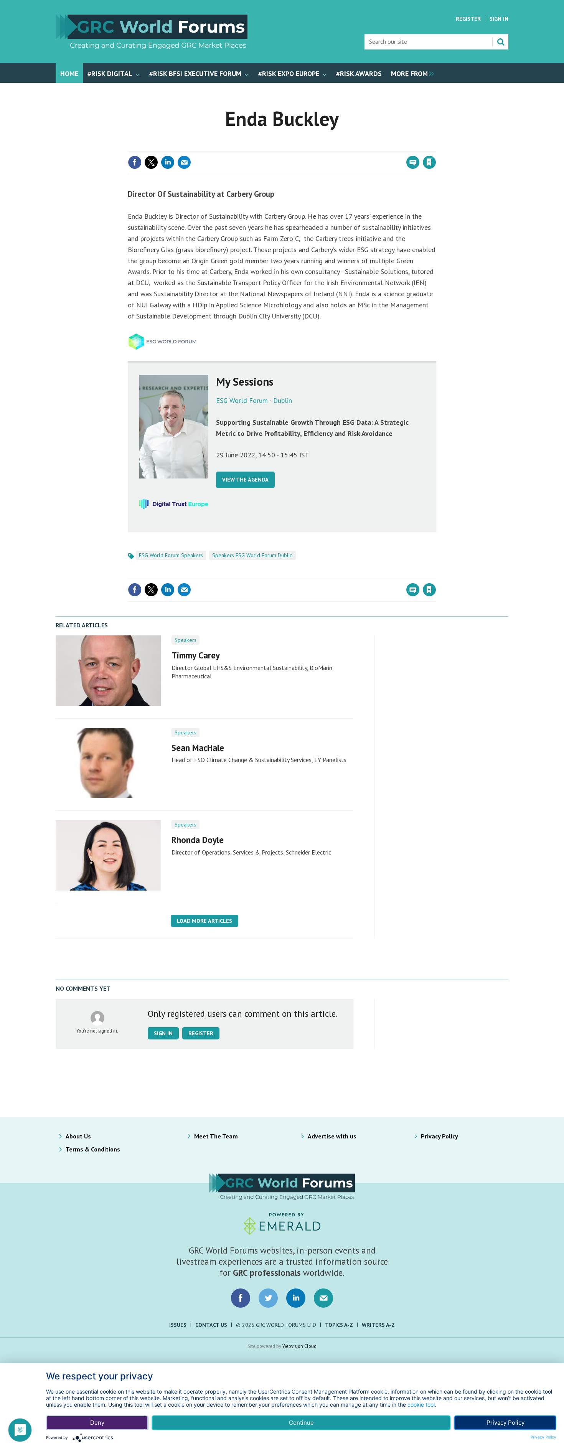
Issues (177, 1324)
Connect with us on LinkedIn (296, 1298)
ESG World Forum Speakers (171, 555)
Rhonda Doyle (198, 839)
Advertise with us (332, 1136)
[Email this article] (184, 162)
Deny (97, 1422)
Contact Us (211, 1324)
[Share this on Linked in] (168, 162)
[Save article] (429, 162)
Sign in (339, 146)
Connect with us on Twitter (268, 1298)
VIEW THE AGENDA (245, 479)
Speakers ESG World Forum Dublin (252, 555)
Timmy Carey (196, 655)
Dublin (282, 400)
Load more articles (204, 920)
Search (501, 42)
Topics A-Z (339, 1324)
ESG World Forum (242, 400)
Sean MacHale (198, 747)
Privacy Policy (439, 1136)
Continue (301, 1422)
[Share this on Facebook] (135, 162)
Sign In (499, 19)
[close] (435, 146)
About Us (78, 1136)
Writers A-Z (378, 1324)
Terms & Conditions (93, 1149)
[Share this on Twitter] (151, 162)
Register (468, 19)
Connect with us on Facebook (241, 1298)
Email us (323, 1298)
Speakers (185, 640)
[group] (410, 73)
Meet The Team (216, 1136)
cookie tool (421, 1404)
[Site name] (151, 47)
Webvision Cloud (299, 1346)
